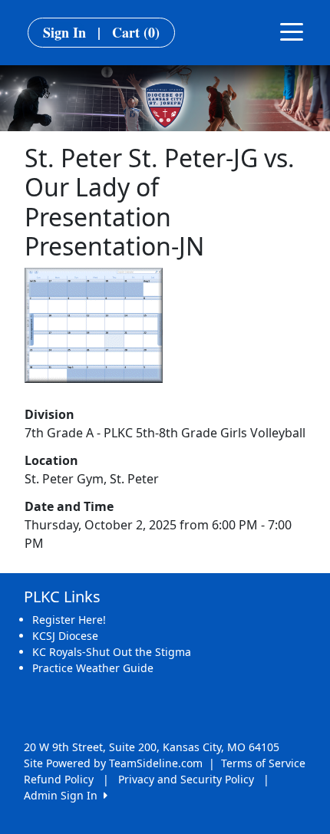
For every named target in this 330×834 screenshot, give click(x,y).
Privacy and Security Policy (186, 779)
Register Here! (69, 619)
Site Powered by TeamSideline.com (113, 763)
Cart (136, 32)
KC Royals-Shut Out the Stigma (111, 651)
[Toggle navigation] (291, 30)
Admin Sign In (64, 795)
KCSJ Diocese (65, 635)
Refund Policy (59, 779)
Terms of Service (263, 763)
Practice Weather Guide (92, 668)
